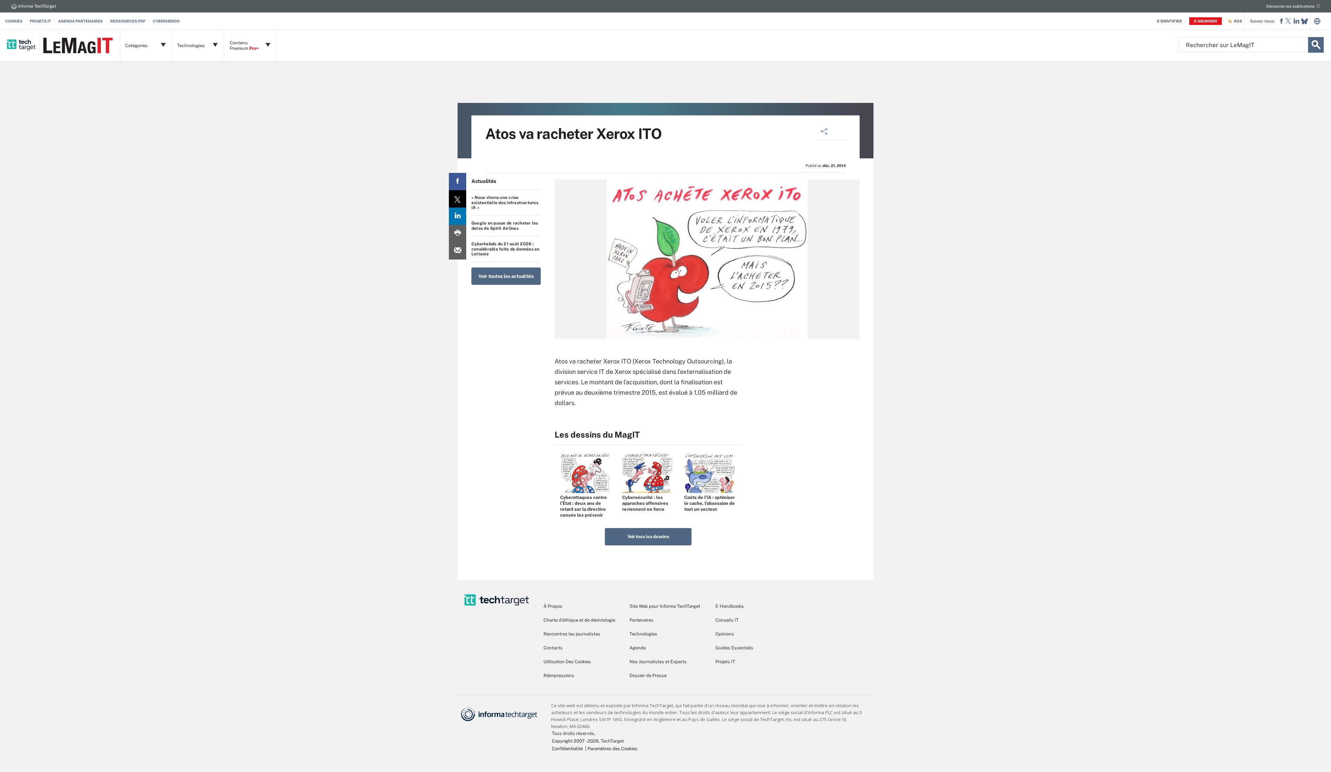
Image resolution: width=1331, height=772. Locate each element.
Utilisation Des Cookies (567, 661)
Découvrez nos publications (1290, 6)
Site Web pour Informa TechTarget (664, 606)
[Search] (1316, 45)
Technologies (643, 634)
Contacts (553, 647)
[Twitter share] (457, 199)
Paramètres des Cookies (612, 748)
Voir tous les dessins (648, 536)
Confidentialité (567, 748)
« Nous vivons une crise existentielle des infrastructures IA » (504, 202)
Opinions (724, 634)
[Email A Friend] (457, 251)
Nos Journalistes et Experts (658, 661)
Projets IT (40, 21)
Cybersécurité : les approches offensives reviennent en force (645, 503)
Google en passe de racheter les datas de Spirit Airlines (504, 225)
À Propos (552, 606)
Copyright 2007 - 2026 (575, 741)
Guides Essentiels (734, 647)
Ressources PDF (128, 21)
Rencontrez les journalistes (571, 634)
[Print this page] (457, 233)
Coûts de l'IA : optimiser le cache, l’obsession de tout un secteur (709, 503)
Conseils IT (727, 620)
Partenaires (641, 620)
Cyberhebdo (166, 21)
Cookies (14, 21)
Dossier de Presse (648, 675)
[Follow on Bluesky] (1304, 21)
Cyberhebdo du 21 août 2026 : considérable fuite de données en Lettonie (505, 249)
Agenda (637, 647)
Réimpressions (558, 675)
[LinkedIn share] (457, 216)
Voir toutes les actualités (506, 276)
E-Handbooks (729, 606)
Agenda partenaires (80, 21)
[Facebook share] (457, 181)
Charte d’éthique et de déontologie (579, 620)
